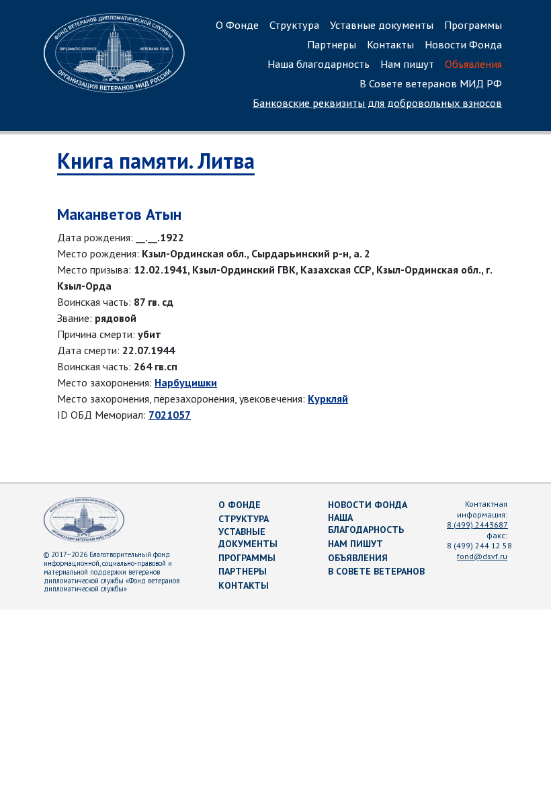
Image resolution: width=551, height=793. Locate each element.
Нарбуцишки (186, 382)
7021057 (170, 414)
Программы (473, 24)
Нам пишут (407, 63)
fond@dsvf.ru (482, 556)
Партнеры (331, 44)
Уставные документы (381, 24)
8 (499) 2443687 (477, 524)
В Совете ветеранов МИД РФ (430, 83)
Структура (294, 24)
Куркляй (328, 398)
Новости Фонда (463, 44)
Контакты (390, 44)
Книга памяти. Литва (156, 161)
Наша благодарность (318, 63)
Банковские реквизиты (377, 102)
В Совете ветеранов (376, 571)
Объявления (473, 63)
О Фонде (237, 24)
